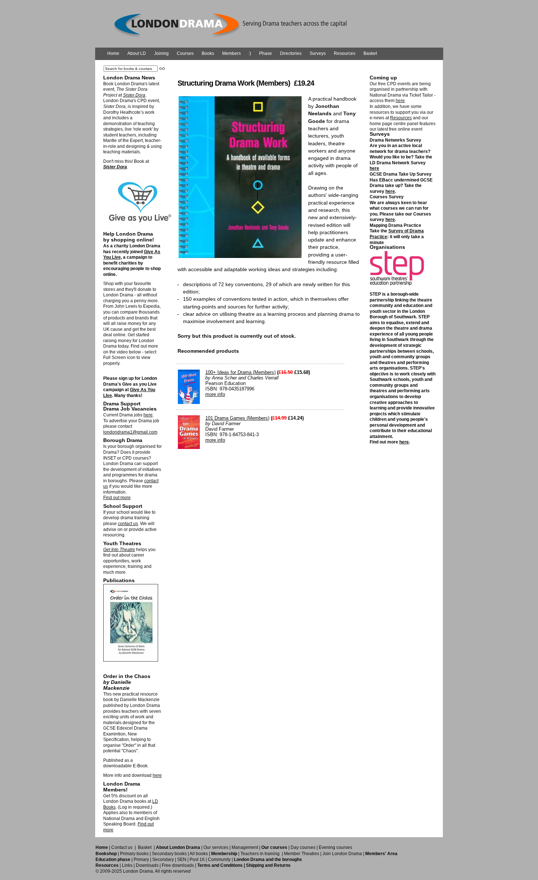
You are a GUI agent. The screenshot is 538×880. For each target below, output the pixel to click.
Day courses (303, 847)
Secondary (163, 859)
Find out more (117, 497)
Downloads (147, 865)
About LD (136, 53)
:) (250, 53)
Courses (185, 53)
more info (215, 394)
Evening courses (335, 847)
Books (208, 53)
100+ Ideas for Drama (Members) (240, 372)
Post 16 (197, 859)
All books (199, 853)
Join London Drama (342, 853)
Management (245, 847)
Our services (215, 847)
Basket (370, 53)
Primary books (134, 853)
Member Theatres (301, 853)
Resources (344, 53)
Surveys (318, 53)
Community (219, 859)
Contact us (121, 847)
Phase (265, 53)
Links (127, 865)
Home (113, 53)
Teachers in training (260, 853)
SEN (181, 859)
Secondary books (169, 853)
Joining (161, 53)
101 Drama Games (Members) (237, 418)
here (148, 415)
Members (231, 53)
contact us (128, 523)
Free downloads (178, 865)
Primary (141, 859)
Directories (291, 53)
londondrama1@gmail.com (130, 432)
